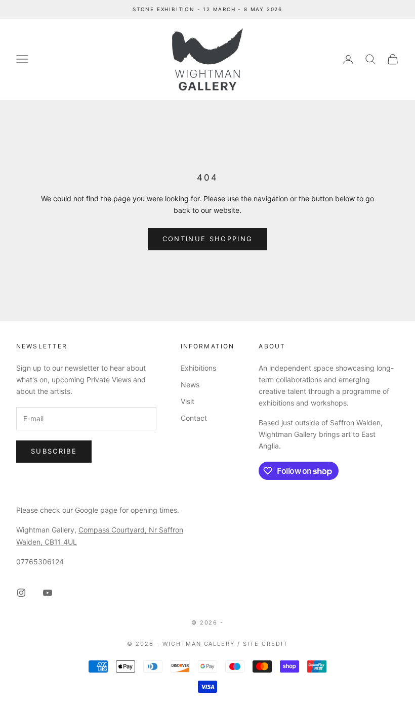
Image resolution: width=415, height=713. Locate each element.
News (190, 384)
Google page (96, 510)
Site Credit (265, 643)
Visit (187, 401)
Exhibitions (198, 368)
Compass (93, 529)
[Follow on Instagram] (21, 593)
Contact (194, 418)
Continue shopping (207, 239)
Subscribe (54, 451)
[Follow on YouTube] (48, 593)
